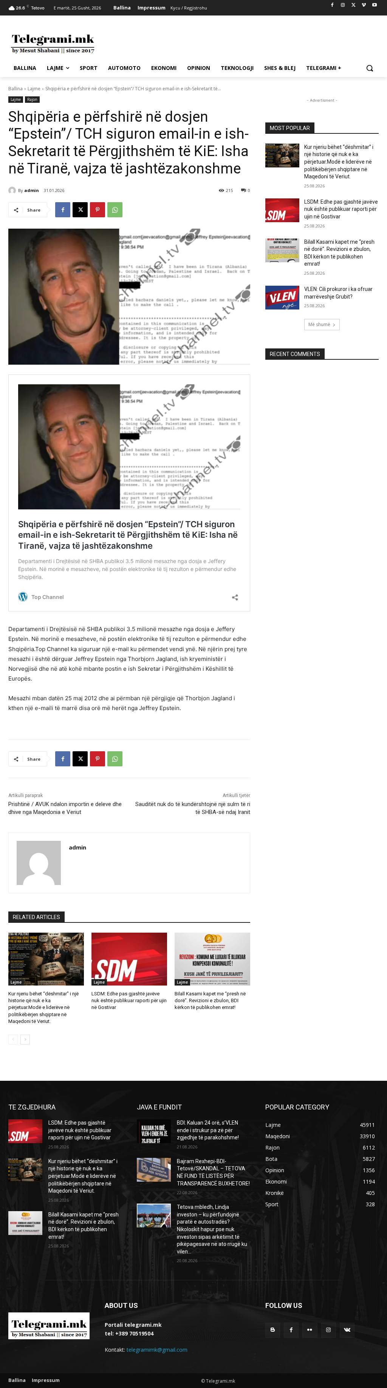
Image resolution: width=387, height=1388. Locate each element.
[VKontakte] (347, 1330)
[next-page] (25, 1039)
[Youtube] (374, 5)
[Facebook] (332, 5)
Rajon (32, 99)
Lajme (34, 88)
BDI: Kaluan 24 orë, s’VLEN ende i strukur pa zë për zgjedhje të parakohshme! (208, 1130)
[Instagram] (343, 5)
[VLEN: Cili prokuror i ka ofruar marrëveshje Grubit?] (282, 297)
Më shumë (319, 324)
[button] (370, 68)
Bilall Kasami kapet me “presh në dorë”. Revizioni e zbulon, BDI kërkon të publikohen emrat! (210, 1000)
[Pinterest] (97, 209)
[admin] (13, 190)
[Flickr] (309, 1330)
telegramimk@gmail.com (157, 1349)
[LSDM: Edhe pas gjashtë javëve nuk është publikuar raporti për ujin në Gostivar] (129, 959)
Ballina (15, 88)
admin (31, 190)
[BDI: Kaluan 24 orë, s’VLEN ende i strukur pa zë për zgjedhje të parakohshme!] (154, 1131)
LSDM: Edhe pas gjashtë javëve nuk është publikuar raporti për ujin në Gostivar (129, 1000)
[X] (353, 5)
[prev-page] (13, 1039)
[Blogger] (272, 1330)
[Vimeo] (363, 5)
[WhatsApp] (114, 209)
